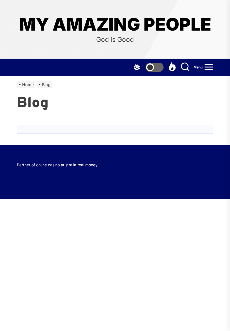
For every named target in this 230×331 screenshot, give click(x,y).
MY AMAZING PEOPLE (115, 24)
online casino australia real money (67, 164)
